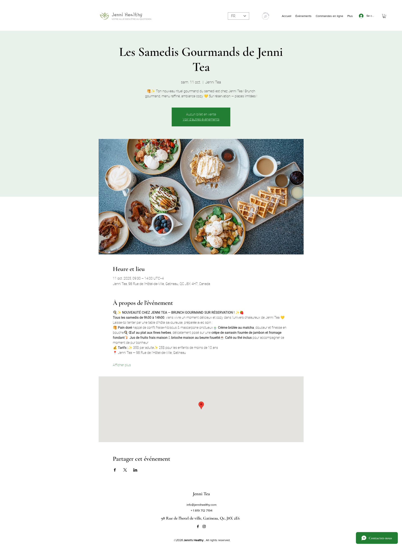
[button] (384, 16)
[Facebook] (198, 526)
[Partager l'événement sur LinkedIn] (135, 470)
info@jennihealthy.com (201, 504)
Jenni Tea (201, 494)
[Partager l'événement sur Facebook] (115, 470)
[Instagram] (204, 526)
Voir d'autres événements (201, 119)
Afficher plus (122, 365)
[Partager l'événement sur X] (125, 470)
